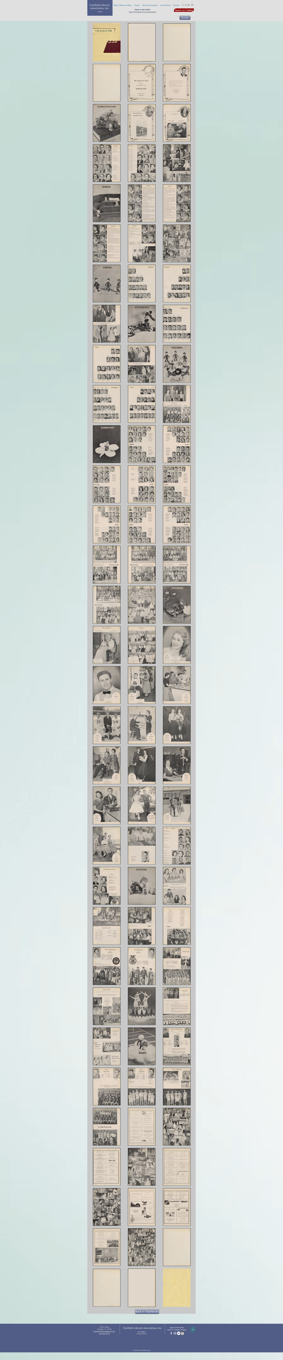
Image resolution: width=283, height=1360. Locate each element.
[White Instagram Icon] (175, 1333)
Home (100, 12)
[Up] (193, 1329)
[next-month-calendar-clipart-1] (182, 1333)
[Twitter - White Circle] (178, 1333)
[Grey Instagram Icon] (185, 5)
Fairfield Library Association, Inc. (100, 7)
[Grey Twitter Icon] (188, 5)
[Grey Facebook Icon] (183, 5)
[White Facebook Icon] (171, 1333)
